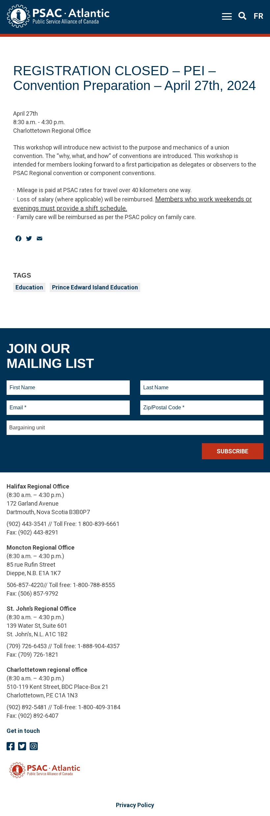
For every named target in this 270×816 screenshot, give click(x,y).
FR (258, 16)
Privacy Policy (135, 805)
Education (29, 287)
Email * (18, 404)
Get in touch (23, 730)
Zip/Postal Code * (162, 404)
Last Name (155, 384)
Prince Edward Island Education (95, 287)
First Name (22, 384)
